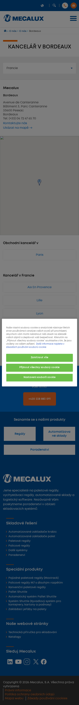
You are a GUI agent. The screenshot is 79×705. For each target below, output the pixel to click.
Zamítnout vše (39, 358)
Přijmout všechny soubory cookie (39, 367)
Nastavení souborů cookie (40, 377)
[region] (39, 352)
